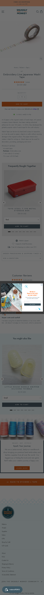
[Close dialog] (42, 285)
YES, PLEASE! (32, 304)
